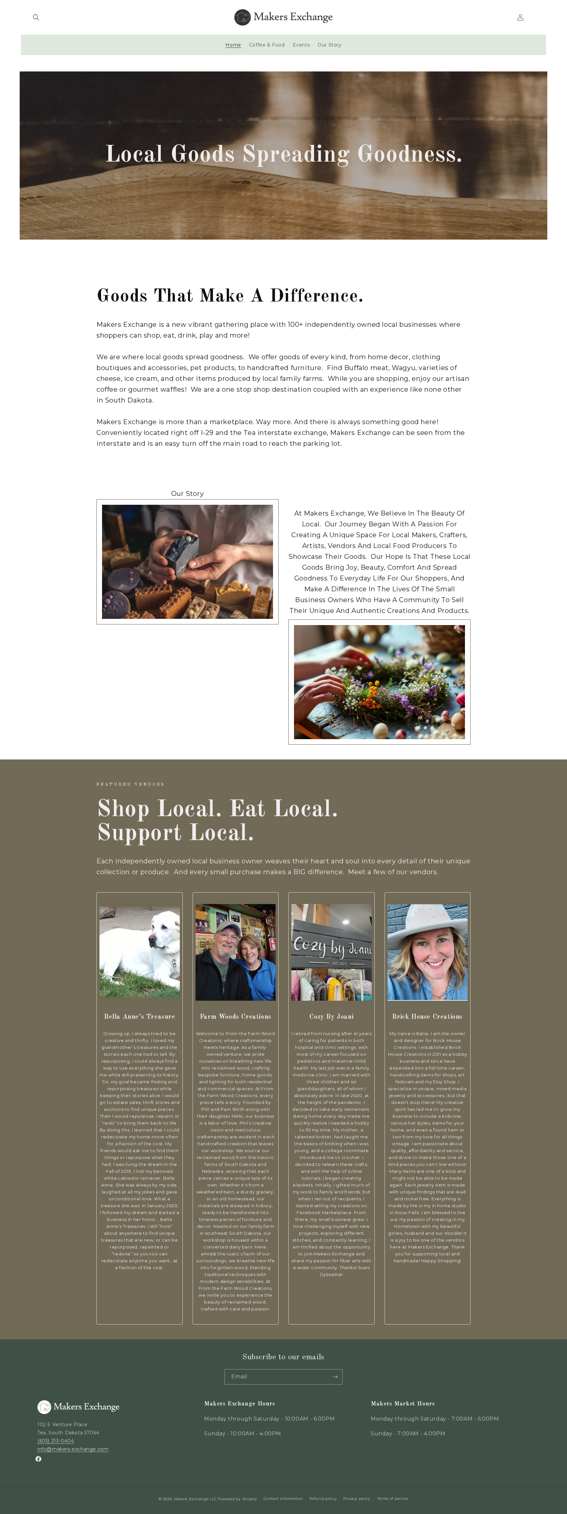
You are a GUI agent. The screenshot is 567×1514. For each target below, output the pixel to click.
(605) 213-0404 (55, 1441)
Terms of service (392, 1498)
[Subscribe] (335, 1377)
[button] (36, 17)
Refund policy (323, 1498)
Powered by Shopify (237, 1499)
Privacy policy (356, 1498)
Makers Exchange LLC (195, 1499)
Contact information (283, 1498)
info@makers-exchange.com (72, 1449)
